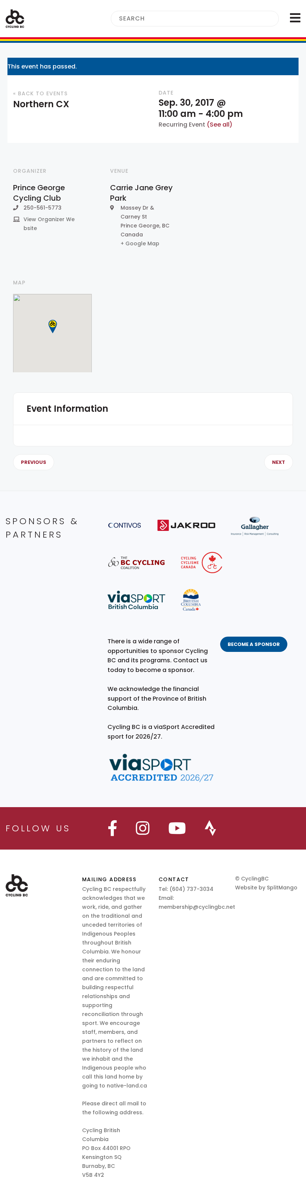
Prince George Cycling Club (39, 192)
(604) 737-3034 (191, 889)
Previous (33, 462)
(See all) (219, 124)
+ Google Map (140, 243)
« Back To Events (40, 93)
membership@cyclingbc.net (197, 907)
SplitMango (282, 887)
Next (278, 462)
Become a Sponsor (254, 644)
